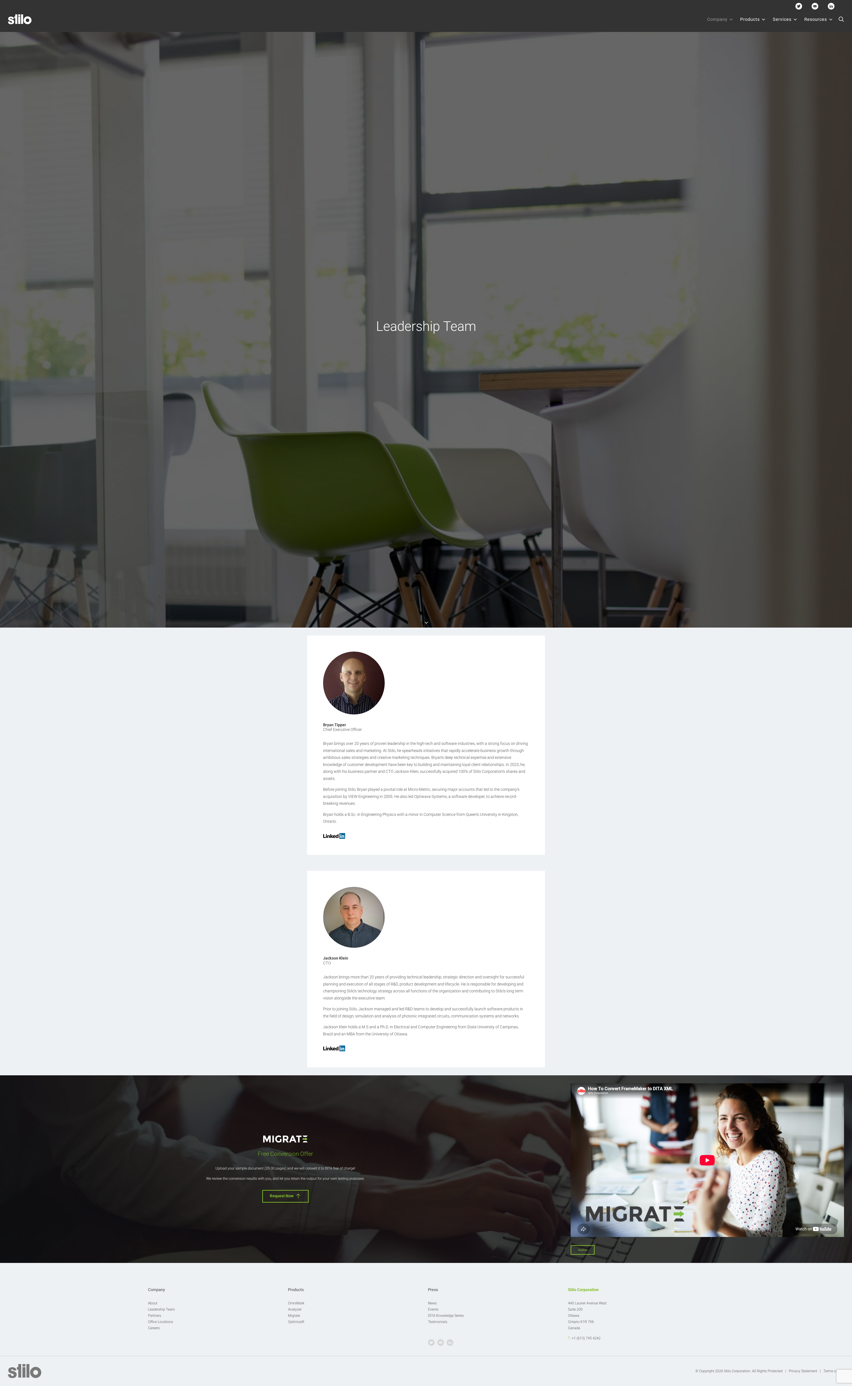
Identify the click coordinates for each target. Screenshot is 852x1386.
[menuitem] (720, 19)
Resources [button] (815, 19)
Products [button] (750, 19)
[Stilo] (20, 19)
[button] (841, 19)
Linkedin (831, 6)
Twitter (799, 6)
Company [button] (717, 19)
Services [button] (782, 19)
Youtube (815, 6)
